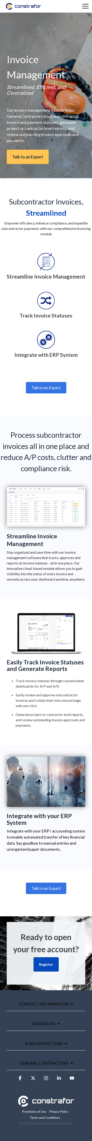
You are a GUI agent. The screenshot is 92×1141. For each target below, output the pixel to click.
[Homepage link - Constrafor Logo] (46, 1104)
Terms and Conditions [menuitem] (44, 1117)
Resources (43, 1023)
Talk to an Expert (27, 156)
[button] (20, 1080)
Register (46, 964)
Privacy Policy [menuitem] (58, 1111)
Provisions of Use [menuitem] (34, 1111)
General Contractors (43, 1063)
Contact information (43, 1003)
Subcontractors (43, 1043)
